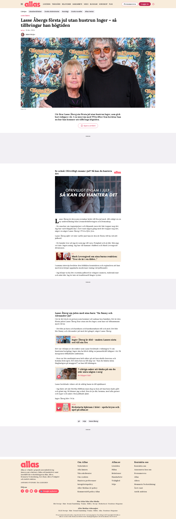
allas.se (118, 515)
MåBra (89, 504)
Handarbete (77, 4)
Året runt (138, 488)
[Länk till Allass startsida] (32, 4)
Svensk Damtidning (73, 504)
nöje (23, 30)
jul (79, 421)
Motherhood (102, 504)
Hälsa (114, 469)
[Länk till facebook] (22, 491)
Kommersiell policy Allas (89, 491)
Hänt (64, 504)
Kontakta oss (140, 466)
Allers (137, 480)
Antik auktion (140, 491)
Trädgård (56, 4)
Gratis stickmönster (52, 11)
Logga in (145, 4)
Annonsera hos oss (142, 469)
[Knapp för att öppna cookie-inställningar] (153, 4)
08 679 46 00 (113, 516)
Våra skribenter (85, 473)
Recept (95, 504)
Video (86, 4)
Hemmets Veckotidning (144, 484)
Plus (111, 4)
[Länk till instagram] (27, 491)
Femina (83, 504)
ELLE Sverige (63, 511)
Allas (136, 477)
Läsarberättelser (35, 11)
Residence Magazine (115, 504)
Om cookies (83, 477)
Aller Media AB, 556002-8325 (77, 516)
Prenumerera (130, 4)
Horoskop (103, 4)
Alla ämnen (83, 469)
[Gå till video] (117, 172)
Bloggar (93, 4)
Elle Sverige (57, 504)
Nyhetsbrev (83, 466)
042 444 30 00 (81, 515)
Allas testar (89, 11)
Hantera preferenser (87, 480)
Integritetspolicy (85, 484)
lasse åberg (25, 15)
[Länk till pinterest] (35, 491)
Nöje (114, 484)
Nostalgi (65, 11)
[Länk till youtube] (31, 491)
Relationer (66, 4)
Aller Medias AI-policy (87, 488)
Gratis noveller (76, 11)
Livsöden (46, 4)
